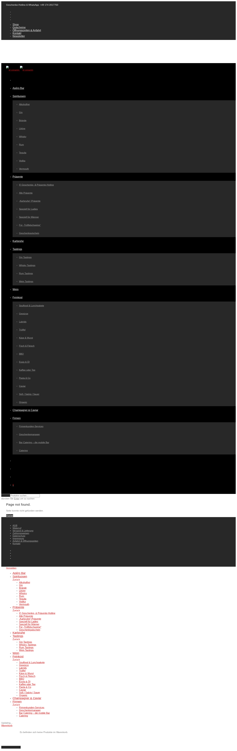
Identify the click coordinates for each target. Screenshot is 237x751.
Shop (16, 24)
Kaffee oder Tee (27, 370)
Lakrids (22, 321)
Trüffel (22, 329)
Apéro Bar (18, 88)
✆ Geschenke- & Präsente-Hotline (36, 185)
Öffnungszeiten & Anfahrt (27, 30)
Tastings (17, 249)
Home (9, 515)
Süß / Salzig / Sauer (29, 394)
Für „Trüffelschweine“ (30, 225)
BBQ (21, 354)
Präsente (18, 176)
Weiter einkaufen (11, 747)
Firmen (17, 418)
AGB (15, 525)
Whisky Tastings (27, 265)
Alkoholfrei (24, 104)
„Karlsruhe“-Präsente (29, 201)
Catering (23, 450)
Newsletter (19, 36)
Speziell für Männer (29, 217)
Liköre (22, 128)
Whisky (22, 136)
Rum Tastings (26, 273)
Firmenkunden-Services (31, 426)
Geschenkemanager (29, 434)
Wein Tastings (26, 281)
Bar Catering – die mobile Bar (34, 442)
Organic (23, 402)
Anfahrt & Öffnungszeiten (25, 541)
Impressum (18, 538)
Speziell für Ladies (28, 209)
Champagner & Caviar (25, 410)
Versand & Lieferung (23, 530)
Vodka (22, 160)
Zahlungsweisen (21, 533)
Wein (16, 289)
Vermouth (24, 168)
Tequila (22, 152)
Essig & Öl (24, 362)
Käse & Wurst (26, 337)
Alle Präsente (26, 193)
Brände (22, 120)
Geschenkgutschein (29, 233)
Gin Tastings (25, 257)
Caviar (22, 386)
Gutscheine (19, 27)
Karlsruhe (18, 241)
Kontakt (17, 33)
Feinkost (17, 297)
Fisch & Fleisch (27, 346)
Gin (21, 112)
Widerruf (17, 528)
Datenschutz (19, 535)
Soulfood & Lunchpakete (31, 305)
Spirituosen (19, 96)
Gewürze (23, 313)
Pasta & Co (24, 378)
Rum (21, 144)
